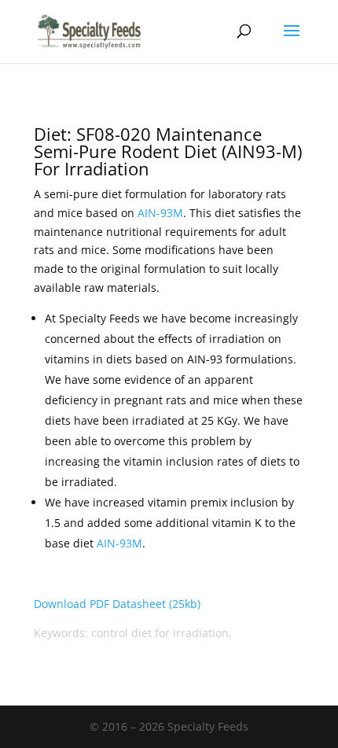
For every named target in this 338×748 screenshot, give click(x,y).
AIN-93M (160, 212)
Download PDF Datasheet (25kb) (117, 603)
